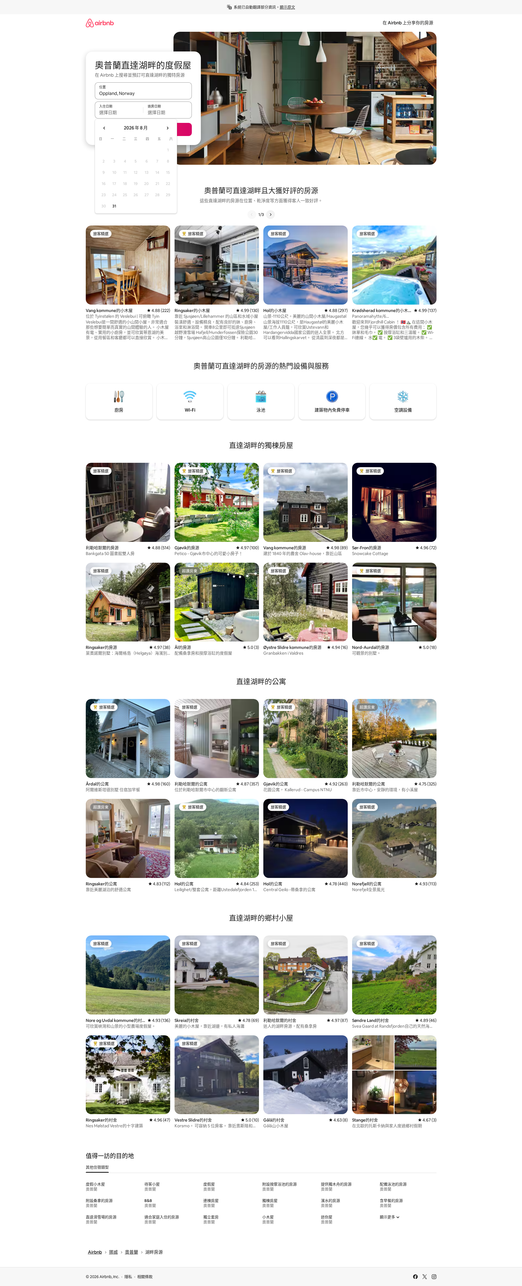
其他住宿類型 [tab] (97, 1167)
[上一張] (251, 214)
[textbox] (119, 112)
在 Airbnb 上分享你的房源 (408, 23)
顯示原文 (287, 7)
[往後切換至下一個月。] (167, 128)
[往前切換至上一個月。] (104, 128)
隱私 (128, 1276)
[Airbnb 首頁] (100, 22)
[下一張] (270, 214)
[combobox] (143, 93)
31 (114, 206)
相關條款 (145, 1276)
